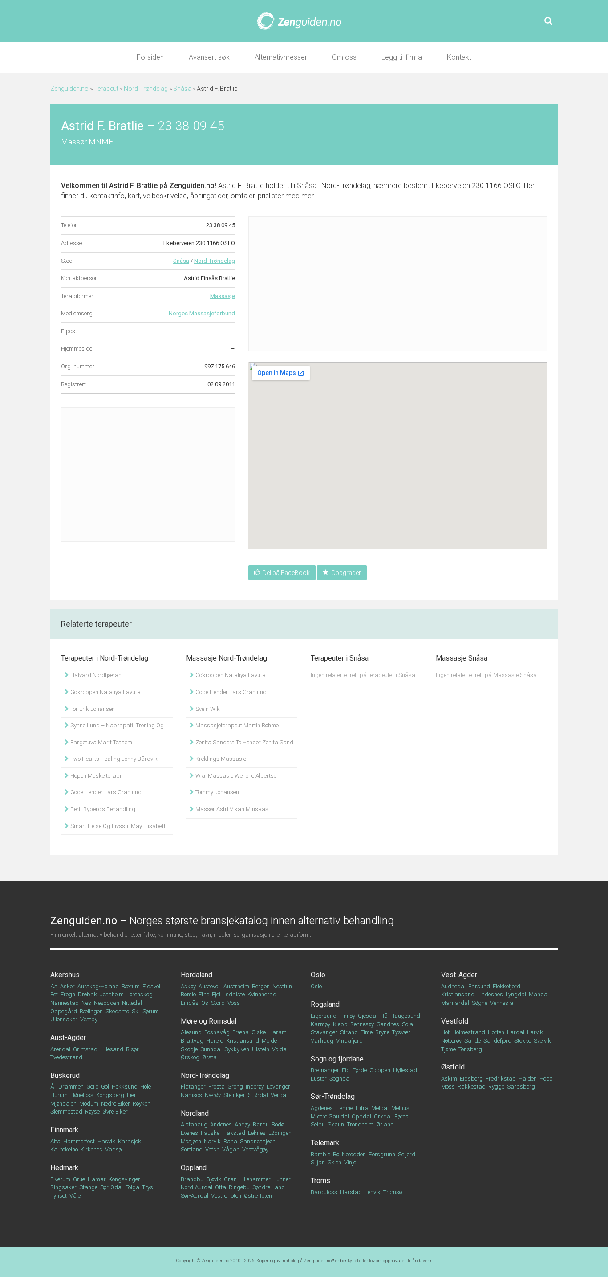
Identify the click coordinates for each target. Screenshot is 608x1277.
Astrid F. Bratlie (133, 185)
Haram (277, 1032)
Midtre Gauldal (330, 1116)
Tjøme (448, 1049)
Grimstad (85, 1049)
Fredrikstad (501, 1078)
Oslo (318, 975)
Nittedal (132, 1003)
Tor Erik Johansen (92, 709)
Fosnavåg (217, 1032)
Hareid (214, 1040)
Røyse (92, 1111)
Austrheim (236, 986)
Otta (220, 1187)
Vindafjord (349, 1040)
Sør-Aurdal (194, 1195)
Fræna (240, 1032)
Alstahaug (194, 1124)
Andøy (242, 1124)
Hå (384, 1015)
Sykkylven (236, 1049)
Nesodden (106, 1003)
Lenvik (373, 1192)
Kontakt (459, 57)
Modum (88, 1103)
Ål (53, 1086)
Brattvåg (192, 1040)
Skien (334, 1162)
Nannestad (64, 1003)
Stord (218, 1003)
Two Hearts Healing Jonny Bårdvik (113, 758)
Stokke (522, 1040)
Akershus (65, 975)
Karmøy (320, 1024)
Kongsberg (110, 1095)
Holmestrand (468, 1032)
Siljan (318, 1162)
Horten (496, 1032)
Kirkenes (91, 1149)
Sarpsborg (521, 1086)
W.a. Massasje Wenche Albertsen (237, 775)
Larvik (535, 1032)
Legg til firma (401, 57)
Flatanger (193, 1086)
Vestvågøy (255, 1149)
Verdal (279, 1095)
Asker (67, 986)
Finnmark (64, 1130)
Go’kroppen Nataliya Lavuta (105, 692)
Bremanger (325, 1070)
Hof (445, 1032)
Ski (136, 1011)
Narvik (212, 1141)
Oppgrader (346, 572)
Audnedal (453, 986)
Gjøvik (213, 1179)
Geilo (92, 1086)
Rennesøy (362, 1024)
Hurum (59, 1095)
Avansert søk (209, 57)
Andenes (221, 1124)
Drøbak (87, 994)
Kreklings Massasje (220, 758)
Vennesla (501, 1003)
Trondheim (360, 1124)
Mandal (539, 994)
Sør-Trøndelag (333, 1096)
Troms (320, 1180)
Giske (258, 1032)
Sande (472, 1040)
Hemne (344, 1108)
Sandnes (388, 1024)
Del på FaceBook (286, 572)
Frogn (68, 994)
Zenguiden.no (69, 88)
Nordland (195, 1113)
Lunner (282, 1179)
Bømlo (188, 994)
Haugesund (405, 1015)
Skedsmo (117, 1011)
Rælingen (91, 1011)
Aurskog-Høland (98, 986)
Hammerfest (79, 1141)
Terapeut (106, 88)
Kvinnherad (261, 994)
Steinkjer (234, 1095)
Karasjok (129, 1141)
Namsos (191, 1095)
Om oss (344, 57)
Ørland (385, 1124)
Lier (131, 1095)
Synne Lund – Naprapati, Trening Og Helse (121, 725)
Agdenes (322, 1108)
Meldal (380, 1108)
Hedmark (64, 1167)
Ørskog (190, 1057)
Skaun (336, 1124)
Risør (132, 1049)
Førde (360, 1070)
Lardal (515, 1032)
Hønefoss (81, 1095)
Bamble (320, 1154)
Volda (279, 1049)
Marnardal (455, 1003)
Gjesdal (367, 1015)
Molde (269, 1040)
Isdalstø (234, 994)
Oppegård (63, 1011)
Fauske (210, 1133)
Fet (54, 994)
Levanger (278, 1086)
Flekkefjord (506, 986)
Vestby (88, 1019)
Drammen (71, 1086)
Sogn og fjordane (337, 1059)
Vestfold (454, 1021)
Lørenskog (139, 994)
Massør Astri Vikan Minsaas (231, 809)
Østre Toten (258, 1195)
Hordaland (196, 975)
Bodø (278, 1124)
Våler (76, 1195)
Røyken (141, 1103)
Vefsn (212, 1149)
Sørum (150, 1011)
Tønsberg (470, 1049)
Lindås (190, 1003)
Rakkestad (472, 1086)
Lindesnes (490, 994)
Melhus (400, 1108)
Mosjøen (191, 1141)
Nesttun (282, 986)
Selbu (318, 1124)
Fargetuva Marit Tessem (100, 742)
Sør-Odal (111, 1187)
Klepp (340, 1024)
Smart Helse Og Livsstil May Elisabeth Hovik (121, 826)
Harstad (351, 1192)
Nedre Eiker (115, 1103)
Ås (53, 986)
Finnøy (347, 1015)
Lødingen (280, 1133)
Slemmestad (66, 1111)
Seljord (406, 1154)
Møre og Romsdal (208, 1021)
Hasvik (106, 1141)
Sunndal (211, 1049)
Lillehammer (255, 1179)
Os (204, 1003)
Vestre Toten (226, 1195)
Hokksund (125, 1086)
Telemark (325, 1142)
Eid (346, 1070)
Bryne (382, 1032)
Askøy (188, 986)
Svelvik (542, 1040)
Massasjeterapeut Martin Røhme (236, 725)
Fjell (217, 994)
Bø (336, 1154)
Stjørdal (258, 1095)
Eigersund (323, 1015)
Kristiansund (242, 1040)
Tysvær (401, 1032)
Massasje (222, 296)
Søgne (479, 1003)
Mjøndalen (63, 1103)
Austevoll (210, 986)
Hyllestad (405, 1070)
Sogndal (340, 1078)
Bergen (261, 986)
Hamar (97, 1179)
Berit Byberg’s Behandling (102, 809)
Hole (145, 1086)
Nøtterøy (451, 1040)
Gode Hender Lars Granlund (105, 792)
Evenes (189, 1133)
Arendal (60, 1049)
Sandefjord (497, 1040)
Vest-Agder (459, 975)
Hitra (362, 1108)
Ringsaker (63, 1187)
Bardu (261, 1124)
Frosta (216, 1086)
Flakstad (233, 1133)
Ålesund (191, 1032)
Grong (235, 1086)
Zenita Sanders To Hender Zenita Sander (246, 742)
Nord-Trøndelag (146, 88)
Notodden (354, 1154)
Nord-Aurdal (196, 1187)
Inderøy (255, 1086)
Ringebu (239, 1187)
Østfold (453, 1067)
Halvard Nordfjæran (95, 675)
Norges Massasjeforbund (202, 313)
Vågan (230, 1149)
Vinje (350, 1162)
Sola (407, 1024)
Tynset (58, 1195)
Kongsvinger (124, 1179)
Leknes (257, 1133)
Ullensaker (63, 1019)
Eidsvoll (152, 986)
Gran (230, 1179)
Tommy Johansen (216, 792)
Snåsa (182, 88)
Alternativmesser (281, 57)
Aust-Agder (68, 1037)
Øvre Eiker (115, 1111)
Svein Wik (207, 709)
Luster (319, 1078)
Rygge (496, 1086)
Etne (204, 994)
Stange (88, 1187)
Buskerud (65, 1075)
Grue (79, 1179)
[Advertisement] (148, 474)
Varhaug (322, 1040)
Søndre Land (268, 1187)
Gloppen (379, 1070)
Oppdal (361, 1116)
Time (367, 1032)
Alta (55, 1141)
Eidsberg (471, 1078)
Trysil (149, 1187)
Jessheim (112, 994)
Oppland (194, 1167)
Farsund (479, 986)
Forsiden (150, 57)
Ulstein (260, 1049)
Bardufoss (324, 1192)
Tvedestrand (66, 1057)
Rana (230, 1141)
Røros (401, 1116)
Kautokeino (64, 1149)
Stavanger (324, 1032)
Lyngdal (516, 994)
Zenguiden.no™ (319, 1260)
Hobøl (546, 1078)
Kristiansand (457, 994)
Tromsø (392, 1192)
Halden (528, 1078)
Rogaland (325, 1004)
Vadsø (113, 1149)
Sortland (192, 1149)
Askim (449, 1078)
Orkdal (383, 1116)
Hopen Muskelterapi (95, 775)
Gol (105, 1086)
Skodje (189, 1049)
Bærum (131, 986)
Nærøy (213, 1095)
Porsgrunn (382, 1154)
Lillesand (111, 1049)
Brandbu (192, 1179)
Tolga (132, 1187)
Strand (349, 1032)
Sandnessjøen (258, 1141)
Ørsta (209, 1057)
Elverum (60, 1179)
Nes (86, 1003)
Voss (233, 1003)
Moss (448, 1086)
